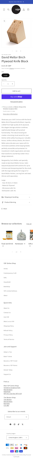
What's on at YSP (9, 321)
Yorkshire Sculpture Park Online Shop (16, 454)
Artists (6, 268)
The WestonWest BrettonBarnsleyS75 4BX (8, 402)
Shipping (11, 68)
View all (28, 224)
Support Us (7, 374)
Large (6, 75)
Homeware (19, 244)
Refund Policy (8, 330)
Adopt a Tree (8, 352)
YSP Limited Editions (10, 291)
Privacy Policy (8, 335)
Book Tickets (8, 356)
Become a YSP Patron (10, 365)
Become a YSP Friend (10, 361)
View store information (10, 114)
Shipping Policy (9, 326)
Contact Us (7, 312)
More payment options (16, 101)
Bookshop (7, 286)
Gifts (5, 277)
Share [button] (5, 209)
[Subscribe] (26, 417)
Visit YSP (6, 317)
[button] (4, 9)
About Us (6, 308)
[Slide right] (21, 51)
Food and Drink (7, 244)
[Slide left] (12, 51)
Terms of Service (9, 339)
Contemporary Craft (10, 273)
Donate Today (8, 370)
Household (7, 282)
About (5, 295)
